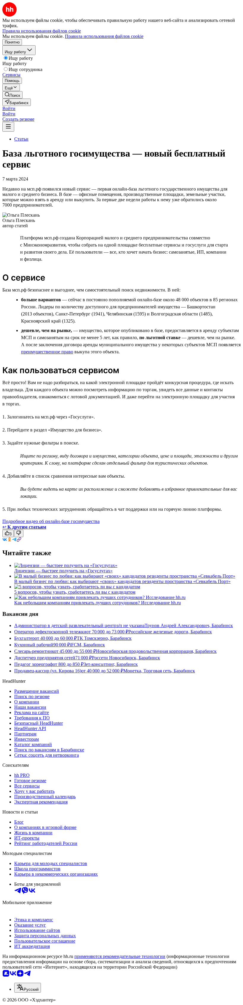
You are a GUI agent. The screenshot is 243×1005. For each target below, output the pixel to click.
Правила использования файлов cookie (104, 36)
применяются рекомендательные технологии (119, 956)
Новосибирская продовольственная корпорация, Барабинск (156, 651)
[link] (12, 95)
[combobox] (27, 988)
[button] (8, 108)
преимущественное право (47, 351)
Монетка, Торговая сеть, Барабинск (159, 670)
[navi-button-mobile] (8, 127)
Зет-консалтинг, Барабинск (111, 664)
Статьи (21, 138)
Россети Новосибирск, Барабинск (126, 657)
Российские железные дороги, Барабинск (170, 631)
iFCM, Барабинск (87, 644)
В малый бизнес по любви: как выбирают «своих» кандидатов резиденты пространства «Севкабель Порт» (122, 581)
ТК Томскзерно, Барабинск (104, 638)
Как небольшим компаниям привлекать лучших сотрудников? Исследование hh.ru (97, 602)
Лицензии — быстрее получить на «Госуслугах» (63, 570)
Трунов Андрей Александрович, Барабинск (189, 625)
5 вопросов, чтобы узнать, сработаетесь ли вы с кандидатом (74, 592)
